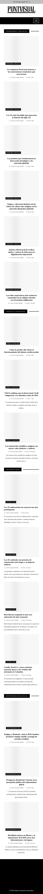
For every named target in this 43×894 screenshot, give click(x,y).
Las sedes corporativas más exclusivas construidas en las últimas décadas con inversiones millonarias (21, 297)
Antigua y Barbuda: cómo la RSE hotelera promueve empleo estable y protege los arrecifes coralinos (21, 736)
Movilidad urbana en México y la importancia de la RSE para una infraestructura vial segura (21, 837)
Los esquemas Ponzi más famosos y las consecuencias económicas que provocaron (21, 71)
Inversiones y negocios (13, 63)
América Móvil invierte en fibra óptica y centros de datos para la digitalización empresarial (21, 252)
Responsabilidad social (14, 728)
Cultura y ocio (10, 502)
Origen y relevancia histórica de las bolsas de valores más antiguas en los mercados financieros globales (21, 206)
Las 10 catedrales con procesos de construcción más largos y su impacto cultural (19, 562)
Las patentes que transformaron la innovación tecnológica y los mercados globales (21, 160)
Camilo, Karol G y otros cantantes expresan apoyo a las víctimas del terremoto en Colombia (18, 669)
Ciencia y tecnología (13, 343)
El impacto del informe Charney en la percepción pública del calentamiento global (21, 782)
